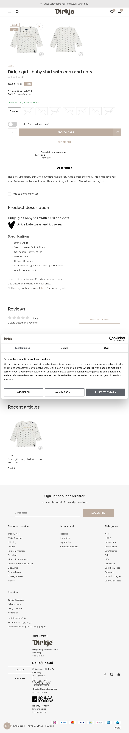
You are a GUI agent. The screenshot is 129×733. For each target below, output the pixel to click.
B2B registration (15, 576)
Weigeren (23, 392)
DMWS (40, 726)
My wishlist (65, 542)
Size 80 (96, 111)
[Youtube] (119, 674)
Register (64, 534)
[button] (10, 11)
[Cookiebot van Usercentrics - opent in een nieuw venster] (111, 339)
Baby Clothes (111, 542)
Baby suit (109, 572)
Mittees (11, 581)
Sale (107, 555)
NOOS (108, 538)
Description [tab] (64, 167)
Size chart (12, 555)
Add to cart (66, 132)
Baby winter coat (113, 581)
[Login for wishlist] (117, 132)
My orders (65, 538)
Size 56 (42, 111)
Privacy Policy (14, 572)
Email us (20, 678)
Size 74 (82, 111)
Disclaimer (13, 568)
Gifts (107, 559)
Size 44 (14, 111)
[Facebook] (105, 674)
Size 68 (69, 111)
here (43, 288)
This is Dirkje (14, 534)
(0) (22, 77)
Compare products (69, 547)
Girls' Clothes (111, 551)
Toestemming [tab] (22, 348)
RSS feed (49, 726)
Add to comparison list (25, 193)
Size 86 (109, 111)
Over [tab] (106, 348)
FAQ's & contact (15, 538)
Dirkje (11, 65)
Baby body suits (112, 568)
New (107, 534)
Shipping (12, 542)
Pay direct (65, 142)
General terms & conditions (20, 563)
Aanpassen (62, 392)
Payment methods (16, 551)
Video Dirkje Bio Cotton (18, 559)
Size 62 (55, 111)
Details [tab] (64, 348)
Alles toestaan (105, 392)
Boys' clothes (111, 547)
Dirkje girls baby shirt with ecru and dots (25, 461)
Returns (11, 547)
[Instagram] (111, 674)
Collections (110, 563)
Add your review (99, 319)
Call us (20, 670)
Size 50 (28, 111)
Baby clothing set (113, 576)
